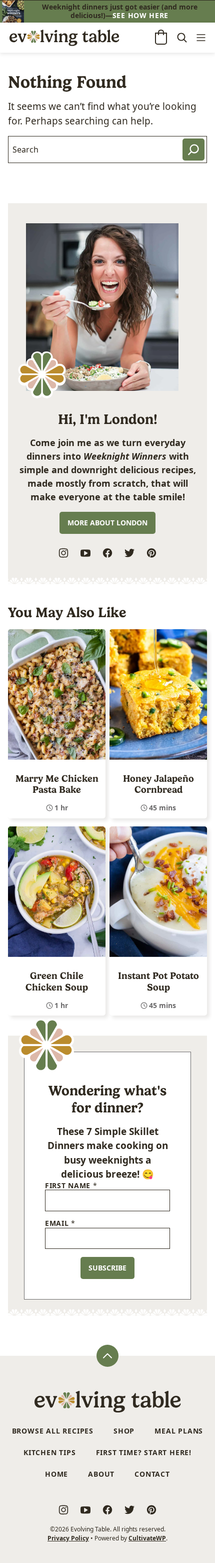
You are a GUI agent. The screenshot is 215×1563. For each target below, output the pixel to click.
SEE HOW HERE (140, 15)
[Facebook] (107, 553)
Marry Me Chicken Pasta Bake (57, 784)
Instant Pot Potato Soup (158, 981)
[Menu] (201, 38)
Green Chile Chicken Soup (57, 981)
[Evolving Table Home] (64, 38)
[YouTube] (85, 553)
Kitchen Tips (50, 1452)
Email (60, 1223)
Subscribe (107, 1267)
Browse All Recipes (53, 1431)
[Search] (182, 38)
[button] (161, 37)
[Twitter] (129, 553)
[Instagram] (63, 553)
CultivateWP (147, 1538)
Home (56, 1474)
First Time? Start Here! (144, 1452)
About (101, 1474)
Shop (124, 1431)
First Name (71, 1186)
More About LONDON (108, 522)
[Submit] (193, 149)
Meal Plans (178, 1431)
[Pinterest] (151, 553)
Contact (152, 1474)
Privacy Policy (68, 1538)
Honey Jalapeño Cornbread (158, 784)
